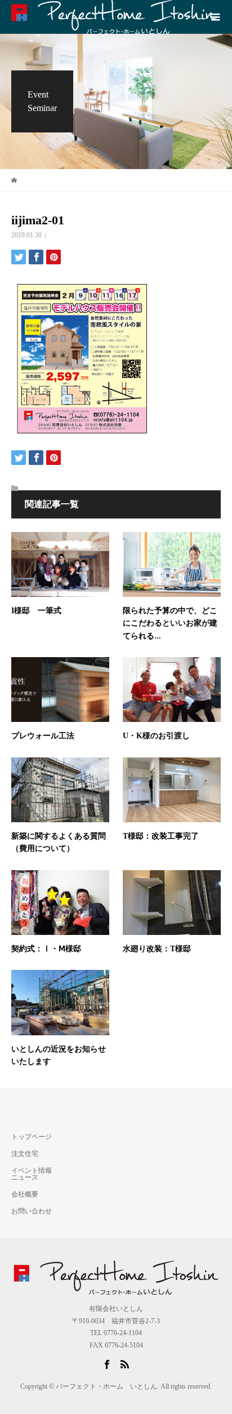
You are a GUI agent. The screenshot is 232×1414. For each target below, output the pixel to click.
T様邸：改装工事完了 (161, 836)
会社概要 (24, 1194)
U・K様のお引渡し (156, 736)
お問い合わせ (31, 1211)
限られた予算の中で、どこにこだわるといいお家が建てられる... (170, 623)
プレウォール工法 (42, 736)
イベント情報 (31, 1170)
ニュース (24, 1177)
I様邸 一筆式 (36, 610)
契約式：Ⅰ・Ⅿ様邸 (46, 949)
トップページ (31, 1137)
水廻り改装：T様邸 (161, 949)
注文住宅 (24, 1154)
